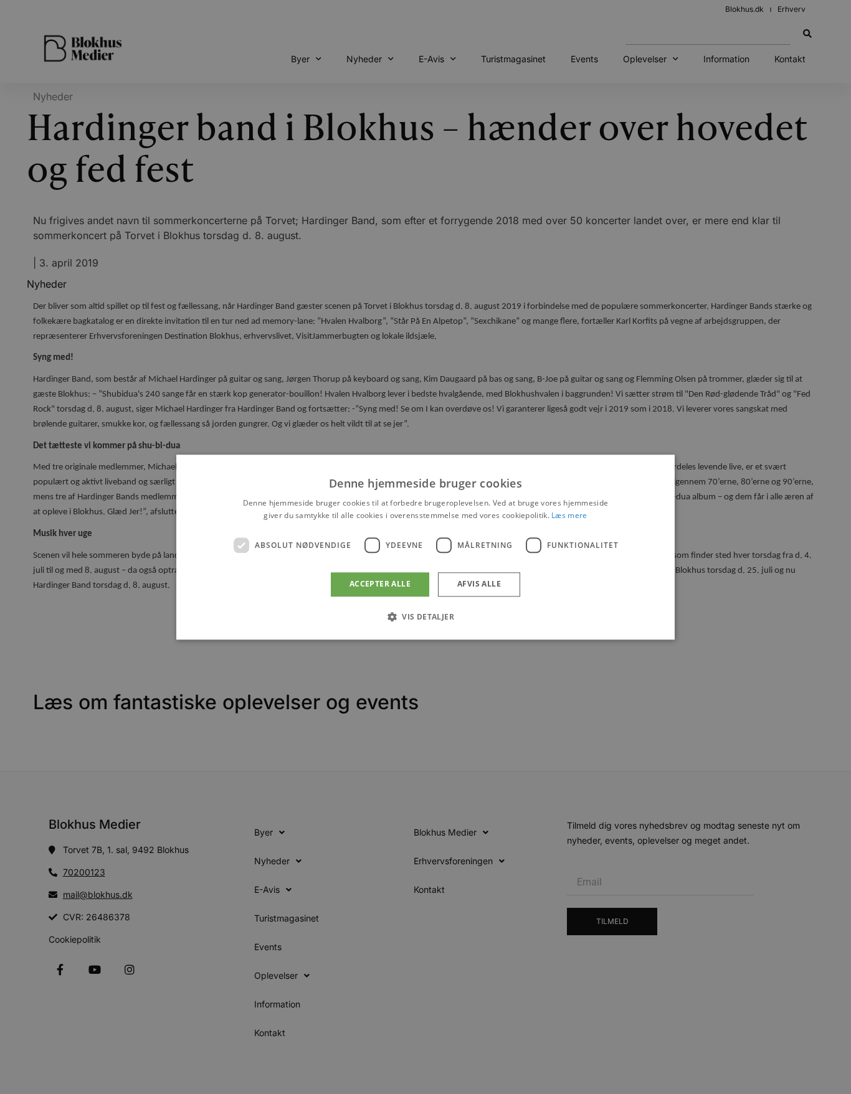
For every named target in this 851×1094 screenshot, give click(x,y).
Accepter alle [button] (380, 584)
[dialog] (425, 547)
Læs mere (569, 515)
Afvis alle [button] (479, 584)
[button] (425, 616)
